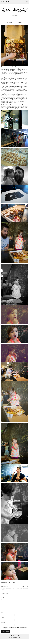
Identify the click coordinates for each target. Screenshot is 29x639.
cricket (3, 582)
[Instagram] (1, 1)
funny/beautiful (16, 635)
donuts (7, 582)
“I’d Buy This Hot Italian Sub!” (22, 587)
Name (2, 612)
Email (2, 617)
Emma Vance (12, 582)
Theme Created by (14, 637)
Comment (3, 599)
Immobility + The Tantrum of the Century (7, 588)
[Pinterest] (3, 1)
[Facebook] (6, 1)
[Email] (8, 1)
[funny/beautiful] (14, 9)
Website (3, 622)
